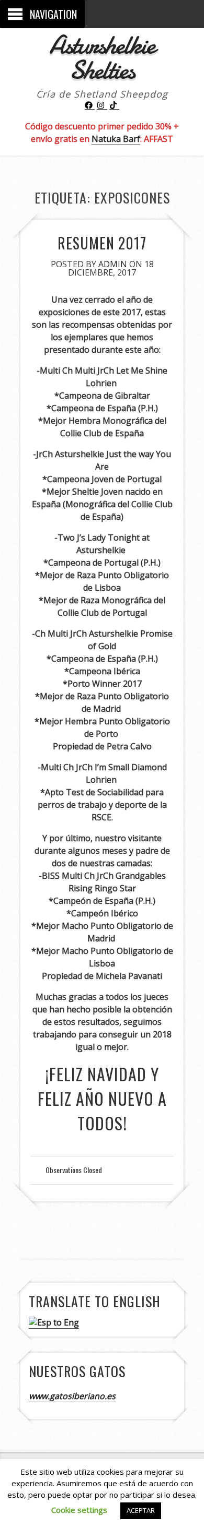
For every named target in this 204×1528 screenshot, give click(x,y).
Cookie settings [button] (79, 1510)
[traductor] (54, 1323)
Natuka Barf (116, 139)
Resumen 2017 (102, 243)
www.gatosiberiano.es (72, 1396)
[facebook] (90, 105)
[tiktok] (114, 105)
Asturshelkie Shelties (102, 57)
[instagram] (102, 105)
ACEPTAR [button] (141, 1510)
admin (112, 264)
